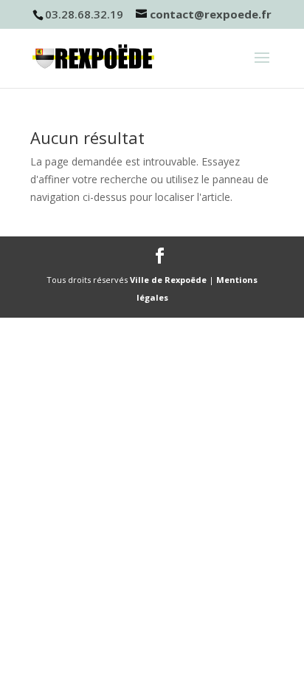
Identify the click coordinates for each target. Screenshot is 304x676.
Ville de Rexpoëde (168, 279)
